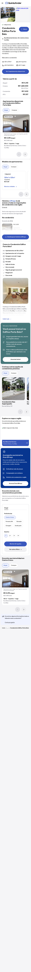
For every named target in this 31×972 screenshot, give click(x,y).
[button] (16, 132)
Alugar (6, 110)
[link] (15, 544)
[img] (16, 123)
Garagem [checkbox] (8, 525)
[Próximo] (25, 154)
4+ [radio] (18, 535)
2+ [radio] (10, 535)
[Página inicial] (13, 3)
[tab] (6, 508)
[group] (16, 132)
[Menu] (2, 3)
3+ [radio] (14, 535)
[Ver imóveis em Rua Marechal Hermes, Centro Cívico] (23, 9)
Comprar (14, 110)
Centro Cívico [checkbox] (10, 517)
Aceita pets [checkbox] (18, 525)
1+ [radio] (6, 535)
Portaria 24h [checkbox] (9, 521)
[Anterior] (19, 154)
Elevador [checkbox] (19, 521)
